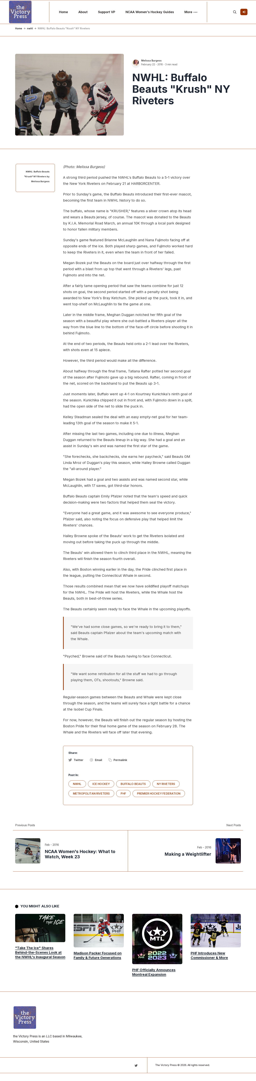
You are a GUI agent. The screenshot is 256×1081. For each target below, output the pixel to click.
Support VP (106, 12)
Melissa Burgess (151, 60)
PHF (123, 793)
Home (63, 12)
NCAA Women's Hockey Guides (150, 12)
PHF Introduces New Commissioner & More (209, 955)
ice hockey (101, 784)
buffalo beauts (133, 784)
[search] (235, 12)
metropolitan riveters (91, 793)
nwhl (30, 28)
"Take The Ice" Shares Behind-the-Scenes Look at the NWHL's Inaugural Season (40, 952)
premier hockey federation (158, 793)
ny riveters (166, 784)
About (83, 12)
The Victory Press (166, 1065)
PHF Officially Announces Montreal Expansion (154, 972)
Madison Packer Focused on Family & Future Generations (98, 955)
